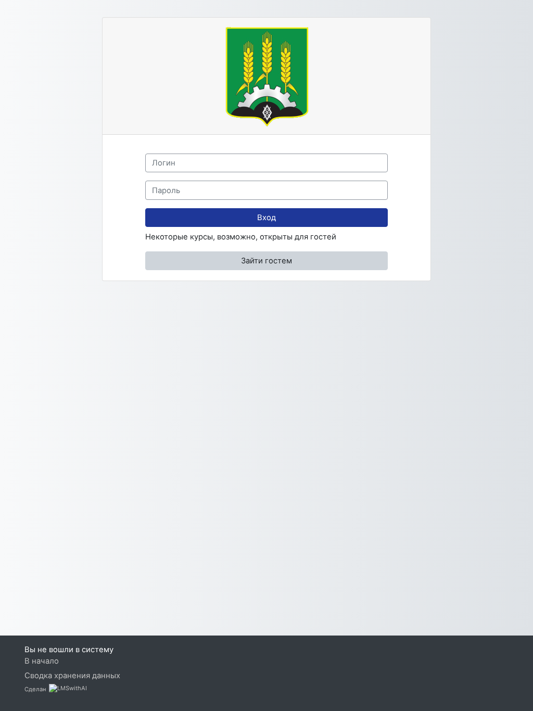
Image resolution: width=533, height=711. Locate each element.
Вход (266, 217)
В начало (41, 661)
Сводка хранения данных (72, 675)
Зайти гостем (266, 260)
